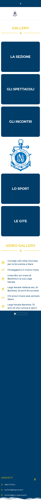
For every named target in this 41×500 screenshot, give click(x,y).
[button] (37, 13)
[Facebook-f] (20, 4)
